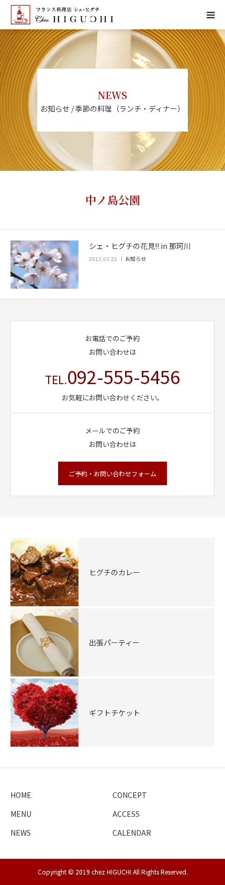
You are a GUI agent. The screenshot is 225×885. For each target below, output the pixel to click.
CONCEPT (130, 795)
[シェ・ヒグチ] (61, 15)
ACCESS (126, 813)
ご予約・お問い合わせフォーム (112, 473)
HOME (20, 795)
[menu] (210, 14)
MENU (20, 813)
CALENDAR (132, 832)
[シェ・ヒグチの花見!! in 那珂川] (44, 265)
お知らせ (135, 259)
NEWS (20, 832)
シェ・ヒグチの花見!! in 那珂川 (140, 246)
